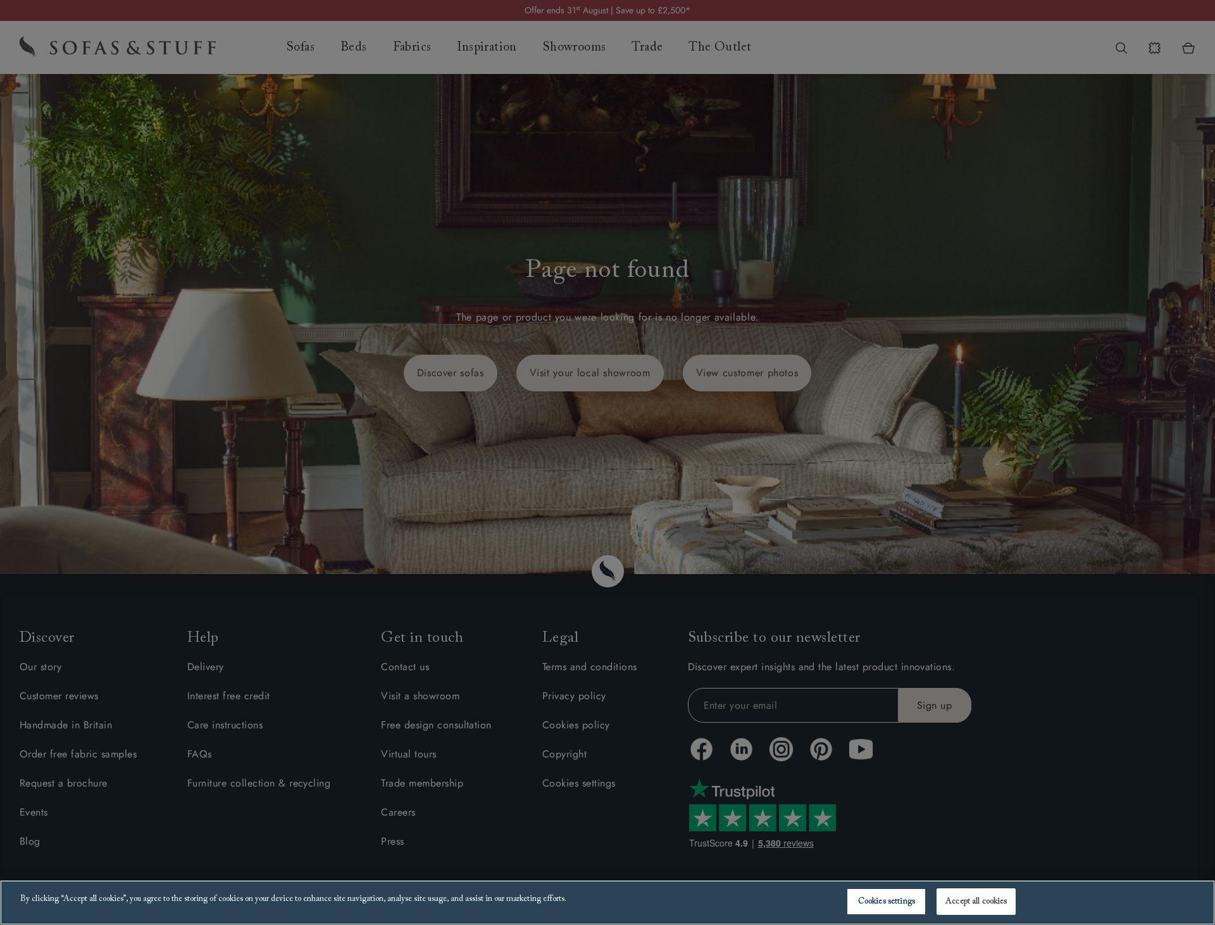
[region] (607, 902)
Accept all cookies (976, 901)
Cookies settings (886, 901)
